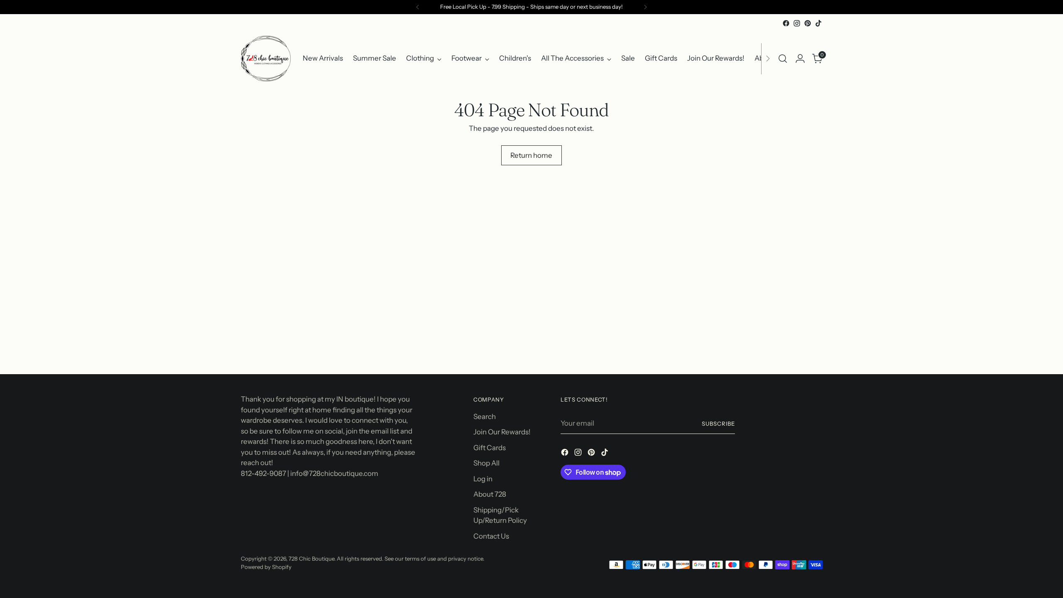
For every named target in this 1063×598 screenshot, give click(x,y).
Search (484, 416)
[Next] (645, 7)
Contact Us (491, 536)
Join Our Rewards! (502, 432)
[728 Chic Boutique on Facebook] (786, 23)
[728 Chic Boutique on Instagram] (797, 23)
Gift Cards (489, 448)
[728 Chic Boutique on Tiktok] (818, 23)
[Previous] (418, 7)
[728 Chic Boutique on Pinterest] (807, 23)
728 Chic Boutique (311, 558)
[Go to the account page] (800, 58)
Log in (482, 479)
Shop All (486, 463)
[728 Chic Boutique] (266, 58)
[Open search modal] (782, 58)
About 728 (489, 494)
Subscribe (718, 423)
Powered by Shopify (266, 567)
